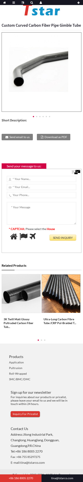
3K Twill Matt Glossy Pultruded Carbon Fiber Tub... (18, 322)
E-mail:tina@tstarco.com (28, 462)
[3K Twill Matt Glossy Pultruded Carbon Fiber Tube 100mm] (21, 293)
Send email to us (19, 137)
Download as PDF (56, 137)
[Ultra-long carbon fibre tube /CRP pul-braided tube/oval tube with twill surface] (61, 293)
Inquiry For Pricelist (25, 414)
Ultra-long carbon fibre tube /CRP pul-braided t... (60, 321)
